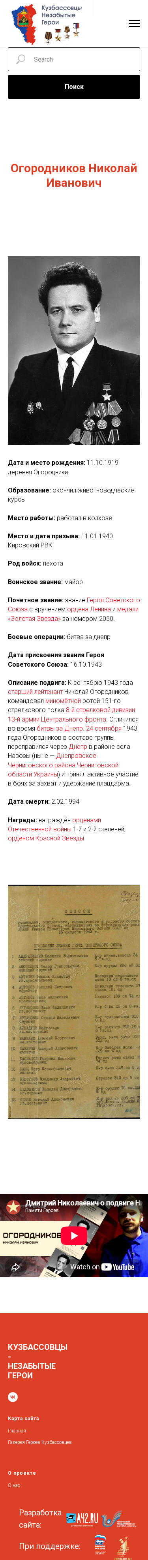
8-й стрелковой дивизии (100, 710)
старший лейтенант (35, 691)
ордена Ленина (89, 609)
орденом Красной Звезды (46, 838)
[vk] (13, 1397)
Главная (17, 1431)
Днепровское (76, 755)
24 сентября (104, 728)
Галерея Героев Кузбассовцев (40, 1442)
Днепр (78, 746)
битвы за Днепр (60, 728)
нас (16, 1485)
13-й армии (23, 719)
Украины (46, 774)
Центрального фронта (73, 719)
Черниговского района (41, 765)
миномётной (63, 701)
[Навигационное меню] (134, 24)
